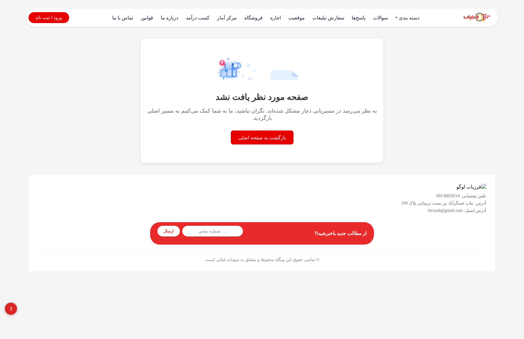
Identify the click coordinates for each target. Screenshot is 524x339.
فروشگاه (253, 17)
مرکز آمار (227, 17)
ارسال (168, 231)
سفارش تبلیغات (328, 17)
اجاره (275, 17)
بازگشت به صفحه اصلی (262, 137)
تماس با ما (122, 17)
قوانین (147, 17)
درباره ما (169, 17)
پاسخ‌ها (358, 17)
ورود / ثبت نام (49, 17)
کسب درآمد (198, 17)
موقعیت (296, 17)
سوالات (380, 17)
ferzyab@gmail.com (445, 210)
